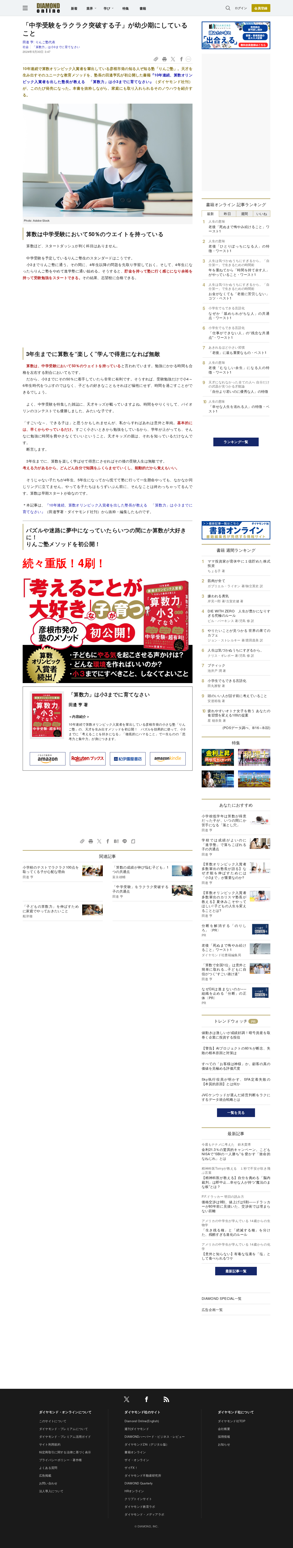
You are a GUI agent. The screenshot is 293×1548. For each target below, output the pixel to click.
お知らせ (224, 1444)
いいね (261, 213)
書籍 (143, 8)
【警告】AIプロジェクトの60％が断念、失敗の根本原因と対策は (236, 1050)
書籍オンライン (135, 1452)
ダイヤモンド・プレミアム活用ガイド (65, 1436)
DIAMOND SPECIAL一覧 (221, 1298)
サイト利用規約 (49, 1444)
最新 (210, 213)
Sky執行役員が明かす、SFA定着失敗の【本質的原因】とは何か (236, 1081)
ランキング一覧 (236, 441)
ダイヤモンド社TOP (231, 1421)
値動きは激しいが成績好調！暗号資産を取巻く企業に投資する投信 (236, 1034)
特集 (125, 8)
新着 (74, 8)
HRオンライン (134, 1491)
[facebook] (146, 1400)
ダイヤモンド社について (236, 1412)
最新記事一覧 (236, 1270)
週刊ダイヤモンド (137, 1429)
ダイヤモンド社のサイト (143, 1412)
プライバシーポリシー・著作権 (60, 1460)
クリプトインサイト (138, 1499)
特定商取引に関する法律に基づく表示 (65, 1452)
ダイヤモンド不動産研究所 (143, 1475)
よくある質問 (48, 1467)
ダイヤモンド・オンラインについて (65, 1412)
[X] (126, 1400)
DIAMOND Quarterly (139, 1483)
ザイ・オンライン (137, 1460)
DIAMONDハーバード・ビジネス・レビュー (155, 1436)
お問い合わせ (48, 1483)
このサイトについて (53, 1421)
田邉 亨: (39, 42)
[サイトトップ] (48, 8)
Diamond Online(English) (142, 1421)
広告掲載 (45, 1475)
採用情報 (224, 1436)
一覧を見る (236, 1112)
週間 (244, 213)
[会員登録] (261, 8)
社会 (26, 47)
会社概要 (224, 1429)
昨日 (227, 213)
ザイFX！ (131, 1467)
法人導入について (51, 1491)
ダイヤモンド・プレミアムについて (63, 1429)
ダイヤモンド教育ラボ (140, 1506)
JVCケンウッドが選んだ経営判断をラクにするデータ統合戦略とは (236, 1097)
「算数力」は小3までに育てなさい (56, 47)
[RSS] (166, 1400)
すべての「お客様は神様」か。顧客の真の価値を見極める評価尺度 (236, 1066)
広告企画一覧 (212, 1309)
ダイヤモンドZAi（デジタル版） (147, 1444)
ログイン (241, 7)
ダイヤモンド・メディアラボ (144, 1514)
